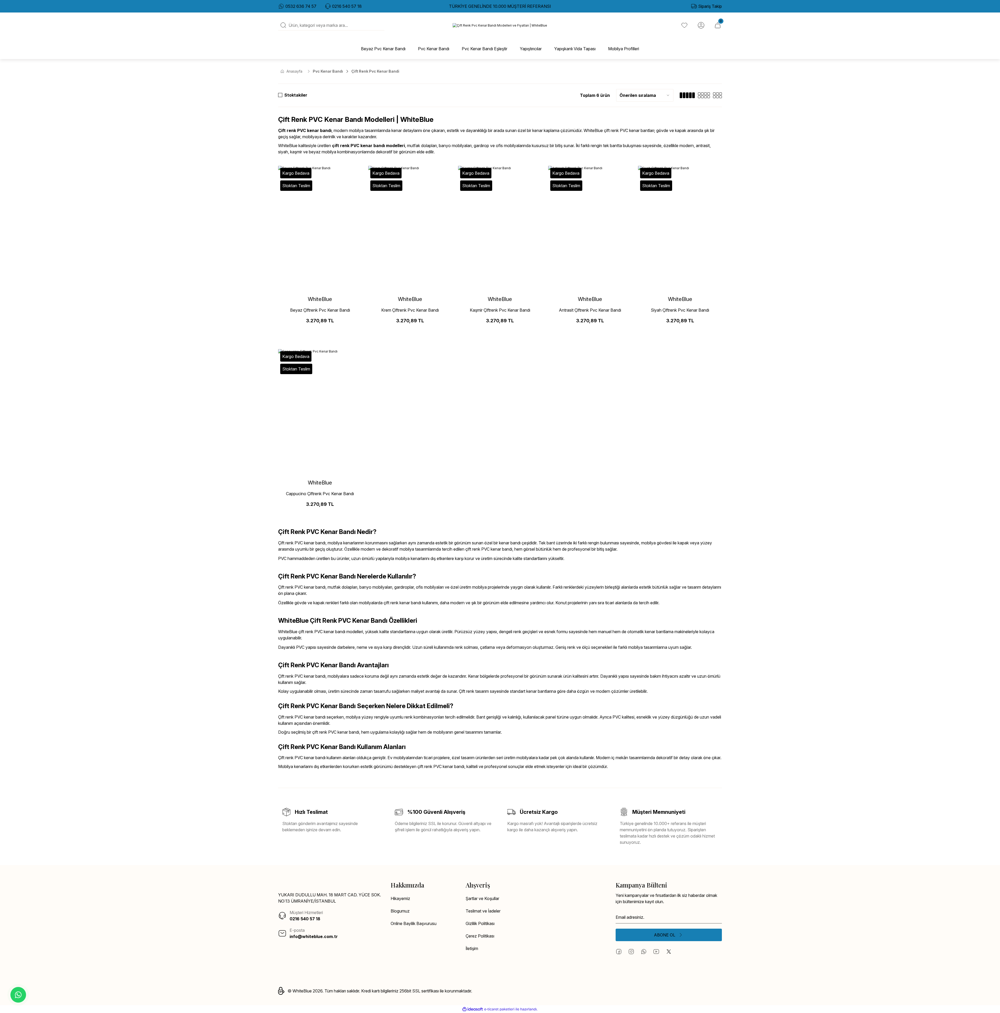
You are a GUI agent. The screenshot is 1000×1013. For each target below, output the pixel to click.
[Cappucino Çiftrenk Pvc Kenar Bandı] (320, 412)
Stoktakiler (295, 95)
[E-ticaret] (499, 1009)
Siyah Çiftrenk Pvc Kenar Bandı (680, 310)
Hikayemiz (400, 898)
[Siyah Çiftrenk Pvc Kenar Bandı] (680, 228)
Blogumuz (400, 911)
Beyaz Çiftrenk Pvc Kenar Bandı (320, 310)
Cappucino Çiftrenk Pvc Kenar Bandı (320, 493)
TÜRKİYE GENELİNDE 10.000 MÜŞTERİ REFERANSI (500, 6)
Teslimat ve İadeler (483, 911)
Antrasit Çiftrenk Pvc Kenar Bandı (590, 310)
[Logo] (500, 25)
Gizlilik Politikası (480, 923)
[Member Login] (701, 25)
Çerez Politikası (480, 936)
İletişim (472, 948)
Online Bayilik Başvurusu (413, 923)
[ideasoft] (472, 1009)
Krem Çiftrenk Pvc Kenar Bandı (410, 310)
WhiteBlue (320, 299)
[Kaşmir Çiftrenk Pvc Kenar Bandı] (500, 228)
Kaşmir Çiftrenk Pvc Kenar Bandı (500, 310)
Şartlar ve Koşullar (482, 898)
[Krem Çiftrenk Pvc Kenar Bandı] (410, 228)
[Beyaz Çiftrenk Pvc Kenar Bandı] (320, 228)
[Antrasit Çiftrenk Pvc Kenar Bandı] (590, 228)
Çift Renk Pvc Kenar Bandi (375, 71)
